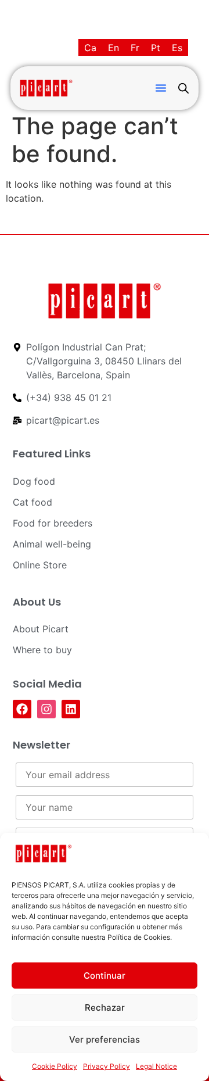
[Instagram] (46, 709)
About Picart (41, 629)
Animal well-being (52, 544)
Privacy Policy (106, 1066)
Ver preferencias (104, 1039)
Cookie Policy (54, 1066)
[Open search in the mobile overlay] (183, 88)
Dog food (34, 481)
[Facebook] (22, 709)
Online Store (40, 565)
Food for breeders (52, 523)
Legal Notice (156, 1066)
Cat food (32, 502)
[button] (161, 87)
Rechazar (105, 1007)
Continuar (104, 975)
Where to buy (42, 650)
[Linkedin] (71, 709)
